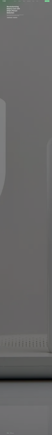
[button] (15, 1)
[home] (4, 1)
